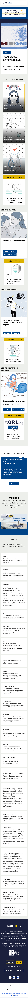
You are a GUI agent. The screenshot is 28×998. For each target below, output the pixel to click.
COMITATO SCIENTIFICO (14, 966)
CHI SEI (19, 962)
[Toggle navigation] (24, 2)
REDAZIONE (9, 970)
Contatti (16, 995)
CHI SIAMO (10, 962)
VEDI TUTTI (14, 483)
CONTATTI (19, 970)
